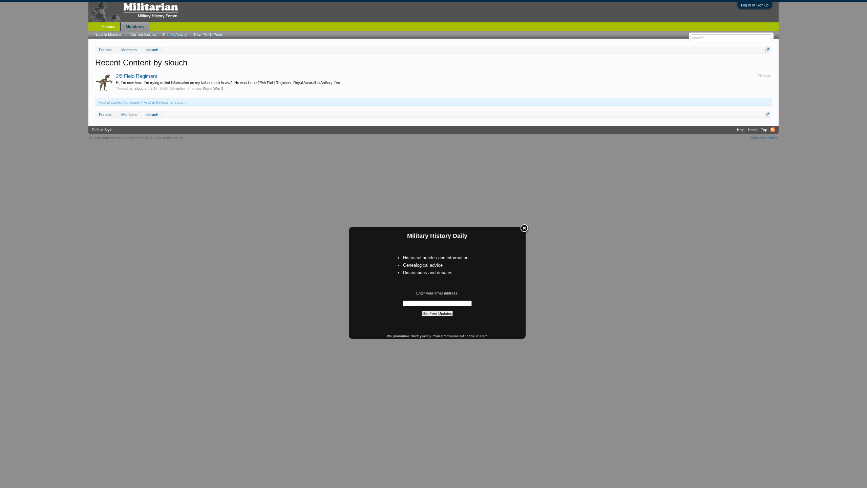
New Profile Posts (208, 35)
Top (764, 130)
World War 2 (213, 88)
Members (135, 26)
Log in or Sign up (754, 5)
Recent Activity (175, 35)
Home (753, 130)
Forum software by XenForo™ (137, 138)
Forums (108, 26)
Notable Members (109, 35)
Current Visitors (143, 35)
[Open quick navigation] (767, 49)
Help (740, 130)
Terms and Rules (763, 138)
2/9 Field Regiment (136, 76)
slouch (140, 88)
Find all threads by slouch (165, 102)
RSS (772, 129)
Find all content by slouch (119, 102)
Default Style (102, 130)
